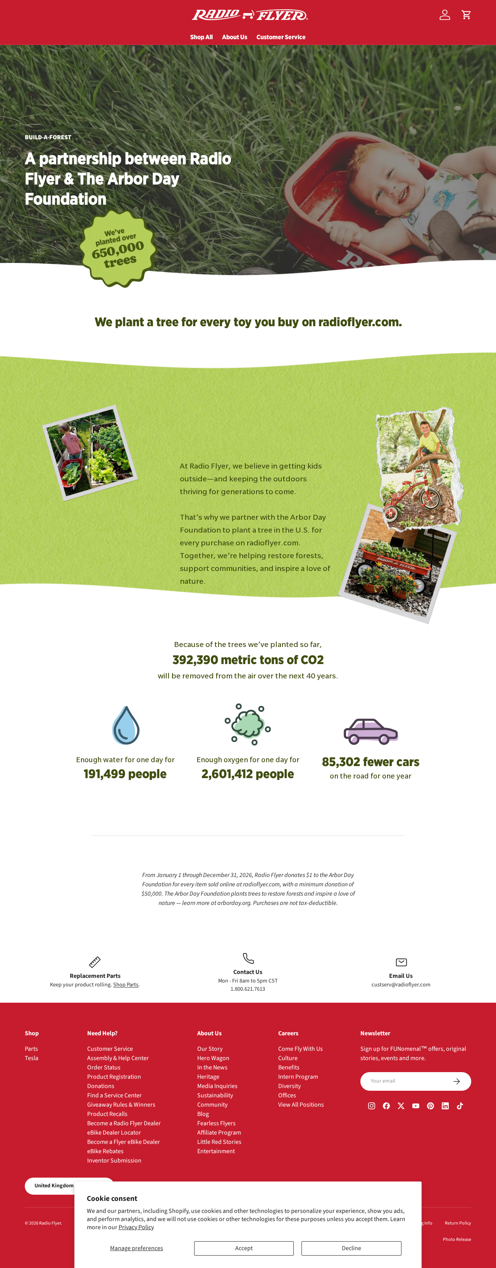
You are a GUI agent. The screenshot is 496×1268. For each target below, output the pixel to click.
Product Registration (114, 1077)
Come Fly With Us (300, 1049)
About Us (234, 37)
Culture (288, 1058)
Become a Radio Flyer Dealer (124, 1123)
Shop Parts (125, 985)
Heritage (208, 1077)
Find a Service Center (114, 1095)
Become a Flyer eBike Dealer (123, 1142)
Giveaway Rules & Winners (121, 1104)
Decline (351, 1248)
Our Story (209, 1049)
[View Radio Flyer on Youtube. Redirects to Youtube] (415, 1107)
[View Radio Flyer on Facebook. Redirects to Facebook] (386, 1107)
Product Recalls (107, 1114)
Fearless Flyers (216, 1123)
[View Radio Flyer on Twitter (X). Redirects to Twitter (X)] (401, 1107)
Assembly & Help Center (118, 1058)
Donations (100, 1086)
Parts (31, 1049)
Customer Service (281, 37)
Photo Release (457, 1239)
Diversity (289, 1086)
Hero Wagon (213, 1058)
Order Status (104, 1067)
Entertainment (216, 1151)
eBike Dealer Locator (114, 1132)
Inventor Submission (114, 1160)
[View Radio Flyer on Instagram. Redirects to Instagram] (371, 1107)
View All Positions (301, 1104)
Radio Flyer (50, 1223)
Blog (203, 1114)
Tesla (31, 1058)
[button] (466, 14)
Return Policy (458, 1223)
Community (212, 1104)
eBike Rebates (105, 1151)
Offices (287, 1095)
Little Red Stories (219, 1142)
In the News (212, 1067)
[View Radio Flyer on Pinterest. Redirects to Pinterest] (430, 1107)
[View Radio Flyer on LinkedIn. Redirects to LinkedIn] (445, 1107)
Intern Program (298, 1077)
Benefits (289, 1067)
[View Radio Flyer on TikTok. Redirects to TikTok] (459, 1107)
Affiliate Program (219, 1132)
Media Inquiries (217, 1086)
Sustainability (215, 1095)
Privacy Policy (136, 1227)
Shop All (201, 37)
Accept (244, 1248)
